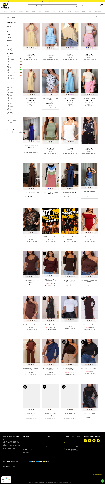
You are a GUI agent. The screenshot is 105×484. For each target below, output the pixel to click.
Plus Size (9, 43)
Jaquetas (9, 45)
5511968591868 (70, 440)
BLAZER (83, 11)
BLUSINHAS (13, 11)
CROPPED (21, 11)
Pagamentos (26, 452)
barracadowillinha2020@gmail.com (74, 446)
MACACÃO (77, 11)
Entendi (74, 482)
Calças (8, 34)
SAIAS (40, 11)
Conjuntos (9, 40)
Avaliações (46, 446)
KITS (90, 11)
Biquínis (9, 26)
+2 (73, 47)
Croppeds (9, 37)
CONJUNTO (69, 11)
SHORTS (33, 11)
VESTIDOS (47, 11)
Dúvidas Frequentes (48, 443)
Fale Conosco (46, 440)
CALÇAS (54, 11)
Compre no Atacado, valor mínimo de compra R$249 (52, 1)
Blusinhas (9, 32)
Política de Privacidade (28, 443)
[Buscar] (76, 6)
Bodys (8, 29)
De (7, 129)
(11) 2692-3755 (69, 443)
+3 (34, 94)
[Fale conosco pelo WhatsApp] (102, 481)
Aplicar (20, 132)
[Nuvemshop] (97, 475)
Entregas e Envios (27, 449)
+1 (35, 47)
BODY (27, 11)
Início (8, 17)
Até (14, 129)
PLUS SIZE (61, 11)
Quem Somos (26, 440)
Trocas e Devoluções (28, 446)
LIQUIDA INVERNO (98, 11)
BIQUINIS (5, 11)
